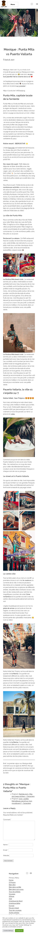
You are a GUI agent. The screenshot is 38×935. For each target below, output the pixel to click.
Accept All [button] (19, 930)
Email (5, 850)
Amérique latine (14, 903)
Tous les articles (14, 892)
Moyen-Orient (14, 908)
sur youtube (20, 86)
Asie (10, 899)
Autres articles (14, 913)
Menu (13, 4)
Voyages (12, 894)
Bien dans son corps (16, 889)
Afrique (11, 896)
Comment (7, 819)
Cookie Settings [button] (8, 930)
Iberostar (11, 148)
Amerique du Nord (15, 901)
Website (6, 855)
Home (11, 880)
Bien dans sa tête (15, 887)
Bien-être (12, 885)
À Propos (12, 882)
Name (5, 845)
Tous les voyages (15, 910)
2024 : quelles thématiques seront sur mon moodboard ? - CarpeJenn (22, 801)
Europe (11, 906)
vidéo (13, 414)
